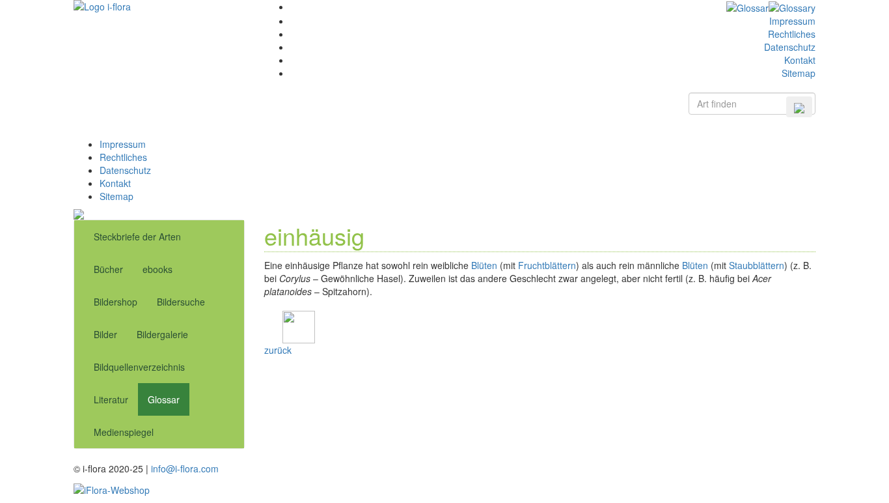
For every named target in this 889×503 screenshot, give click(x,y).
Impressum (792, 20)
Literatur (111, 399)
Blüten (484, 265)
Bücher (108, 269)
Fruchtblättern (547, 265)
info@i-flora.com (185, 468)
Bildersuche (181, 301)
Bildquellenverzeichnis (139, 366)
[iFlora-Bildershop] (112, 488)
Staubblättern (756, 265)
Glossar (164, 399)
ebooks (157, 269)
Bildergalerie (162, 334)
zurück (278, 349)
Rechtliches (791, 33)
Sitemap (798, 72)
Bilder (105, 334)
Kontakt (799, 59)
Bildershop (115, 301)
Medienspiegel (124, 431)
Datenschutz (789, 46)
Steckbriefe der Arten (137, 236)
